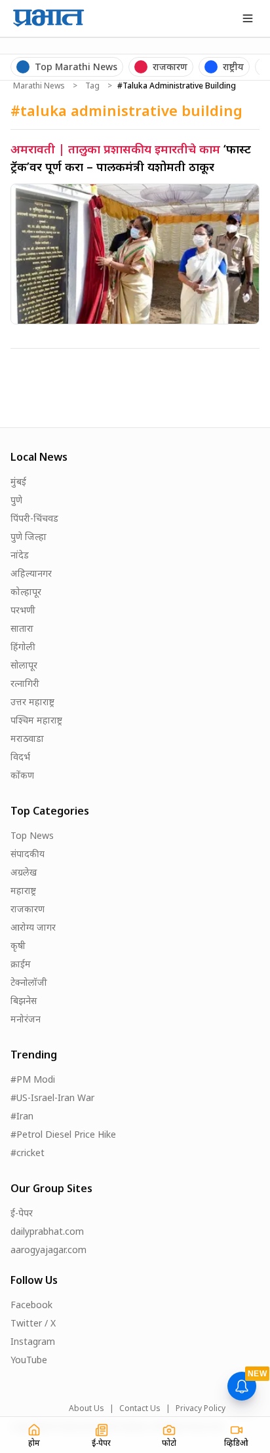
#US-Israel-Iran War (52, 1097)
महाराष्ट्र (23, 890)
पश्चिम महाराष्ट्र (36, 720)
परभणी (22, 610)
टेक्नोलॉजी (28, 982)
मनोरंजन (25, 1019)
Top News (32, 835)
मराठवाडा (27, 738)
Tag (92, 86)
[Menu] (248, 18)
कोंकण (22, 775)
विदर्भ (20, 756)
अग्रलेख (23, 872)
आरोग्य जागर (33, 927)
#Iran (21, 1116)
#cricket (27, 1152)
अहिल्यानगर (31, 573)
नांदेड (19, 555)
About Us (86, 1408)
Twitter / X (33, 1323)
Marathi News (39, 86)
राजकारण (27, 908)
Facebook (31, 1304)
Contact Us (140, 1408)
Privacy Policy (200, 1408)
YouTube (28, 1359)
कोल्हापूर (25, 591)
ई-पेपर (21, 1213)
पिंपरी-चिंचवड (34, 518)
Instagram (32, 1341)
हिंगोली (22, 646)
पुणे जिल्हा (28, 536)
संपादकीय (27, 853)
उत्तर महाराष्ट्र (32, 701)
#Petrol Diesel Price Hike (63, 1134)
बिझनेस (23, 1000)
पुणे (16, 500)
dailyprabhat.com (47, 1231)
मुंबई (18, 481)
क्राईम (20, 964)
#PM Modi (32, 1079)
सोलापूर (23, 665)
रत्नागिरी (24, 683)
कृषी (18, 945)
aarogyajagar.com (48, 1249)
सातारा (21, 628)
